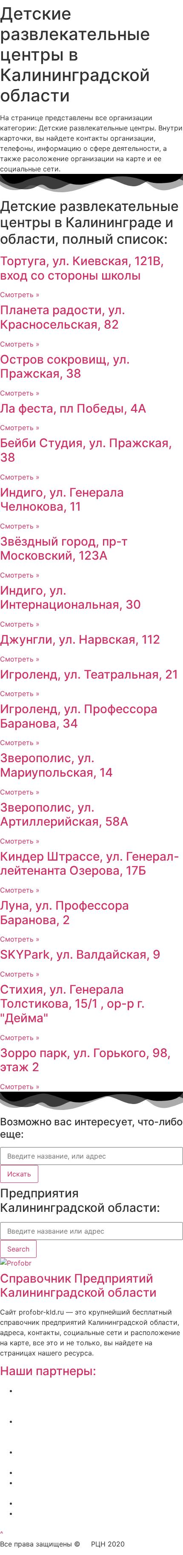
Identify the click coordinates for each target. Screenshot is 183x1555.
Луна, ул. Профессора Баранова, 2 (64, 912)
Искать (19, 1174)
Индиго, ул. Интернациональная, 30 (70, 597)
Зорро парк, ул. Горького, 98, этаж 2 (85, 1060)
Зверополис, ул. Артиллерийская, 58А (64, 814)
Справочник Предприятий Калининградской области (78, 1285)
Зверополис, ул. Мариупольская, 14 (56, 765)
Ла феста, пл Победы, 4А (73, 408)
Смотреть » (20, 294)
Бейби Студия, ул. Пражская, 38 (86, 450)
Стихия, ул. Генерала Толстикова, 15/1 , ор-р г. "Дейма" (72, 1003)
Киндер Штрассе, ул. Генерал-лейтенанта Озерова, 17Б (89, 863)
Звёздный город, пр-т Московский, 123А (64, 548)
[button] (1, 1533)
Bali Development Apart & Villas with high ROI (90, 1503)
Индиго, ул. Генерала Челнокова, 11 (62, 499)
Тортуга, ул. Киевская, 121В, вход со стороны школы (82, 268)
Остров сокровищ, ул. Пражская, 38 (65, 366)
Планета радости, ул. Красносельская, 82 (62, 317)
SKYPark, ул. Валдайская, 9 (80, 954)
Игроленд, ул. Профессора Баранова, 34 (78, 716)
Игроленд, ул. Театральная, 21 (89, 674)
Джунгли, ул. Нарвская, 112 (80, 639)
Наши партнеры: (48, 1371)
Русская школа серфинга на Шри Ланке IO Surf (96, 1472)
